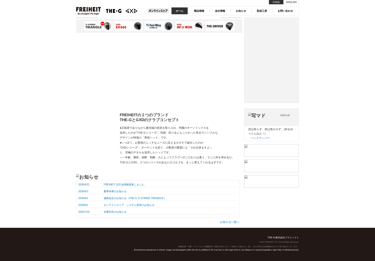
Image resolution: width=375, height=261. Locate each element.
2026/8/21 (83, 184)
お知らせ (241, 10)
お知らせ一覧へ (229, 221)
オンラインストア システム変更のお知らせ (129, 205)
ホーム (179, 10)
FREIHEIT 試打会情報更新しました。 (125, 184)
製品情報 (199, 10)
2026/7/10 (83, 211)
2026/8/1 (83, 198)
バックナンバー (260, 137)
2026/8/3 (83, 191)
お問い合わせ (285, 10)
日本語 (276, 2)
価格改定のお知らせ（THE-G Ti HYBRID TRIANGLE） (135, 198)
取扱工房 (262, 10)
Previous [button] (238, 26)
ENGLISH (291, 2)
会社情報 (220, 10)
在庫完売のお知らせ (115, 211)
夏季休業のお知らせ (115, 191)
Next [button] (79, 26)
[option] (99, 83)
